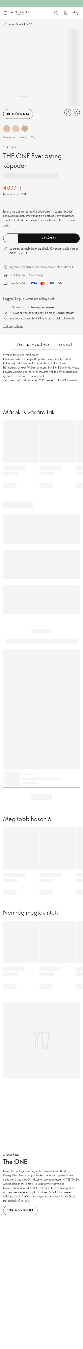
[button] (6, 128)
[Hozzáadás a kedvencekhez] (76, 112)
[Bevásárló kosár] (76, 13)
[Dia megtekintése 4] (51, 100)
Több (6, 225)
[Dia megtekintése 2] (32, 100)
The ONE (9, 147)
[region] (41, 68)
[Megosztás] (67, 112)
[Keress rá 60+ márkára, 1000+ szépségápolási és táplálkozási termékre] (56, 13)
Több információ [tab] (32, 345)
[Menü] (5, 13)
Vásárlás (49, 238)
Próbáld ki (20, 114)
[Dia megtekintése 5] (60, 100)
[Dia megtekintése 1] (23, 100)
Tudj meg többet (13, 326)
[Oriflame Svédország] (20, 13)
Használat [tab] (68, 345)
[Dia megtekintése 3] (41, 100)
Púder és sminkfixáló (20, 24)
